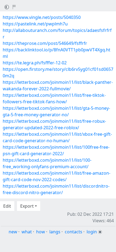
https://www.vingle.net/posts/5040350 (42, 17)
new (13, 232)
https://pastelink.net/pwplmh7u (35, 24)
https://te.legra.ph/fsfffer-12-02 (35, 63)
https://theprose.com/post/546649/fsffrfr (45, 43)
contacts (73, 232)
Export (27, 206)
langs (54, 232)
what (27, 232)
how (40, 232)
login (92, 232)
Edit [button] (7, 206)
